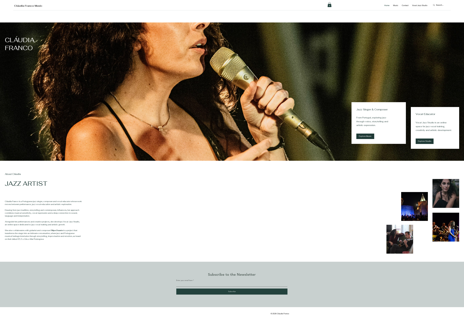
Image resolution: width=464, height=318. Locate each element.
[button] (329, 4)
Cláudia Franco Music (28, 5)
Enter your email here (184, 280)
